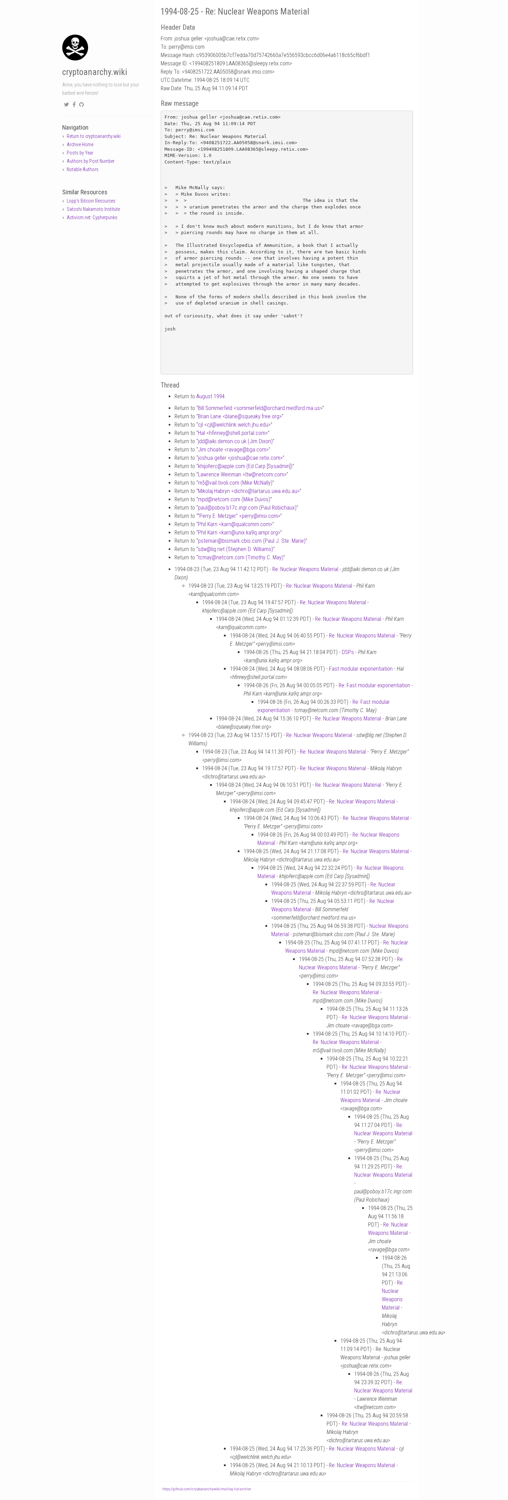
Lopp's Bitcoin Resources (91, 201)
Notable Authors (82, 169)
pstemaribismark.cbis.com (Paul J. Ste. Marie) (251, 541)
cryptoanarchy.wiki (94, 72)
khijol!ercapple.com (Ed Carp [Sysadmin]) (245, 466)
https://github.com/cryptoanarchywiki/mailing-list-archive (206, 1489)
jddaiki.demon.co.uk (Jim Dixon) (235, 441)
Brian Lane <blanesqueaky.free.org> (240, 416)
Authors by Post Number (90, 161)
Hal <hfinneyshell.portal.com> (233, 433)
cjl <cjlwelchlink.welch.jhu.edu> (234, 424)
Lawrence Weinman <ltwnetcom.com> (242, 474)
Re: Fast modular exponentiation (374, 685)
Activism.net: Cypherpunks (92, 217)
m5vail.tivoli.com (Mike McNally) (235, 482)
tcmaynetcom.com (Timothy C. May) (240, 557)
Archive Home (80, 144)
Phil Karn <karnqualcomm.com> (235, 524)
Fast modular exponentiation (361, 668)
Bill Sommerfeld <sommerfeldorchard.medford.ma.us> (260, 408)
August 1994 (210, 396)
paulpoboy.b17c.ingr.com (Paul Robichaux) (247, 507)
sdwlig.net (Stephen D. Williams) (235, 549)
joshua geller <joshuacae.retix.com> (240, 458)
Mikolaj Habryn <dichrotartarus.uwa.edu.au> (249, 491)
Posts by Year (80, 153)
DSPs (348, 652)
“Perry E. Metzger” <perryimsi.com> (239, 516)
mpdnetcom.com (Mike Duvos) (234, 499)
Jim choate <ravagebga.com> (233, 449)
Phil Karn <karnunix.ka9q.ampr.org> (239, 532)
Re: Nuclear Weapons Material (305, 569)
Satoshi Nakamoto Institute (93, 209)
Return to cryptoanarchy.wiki (94, 136)
